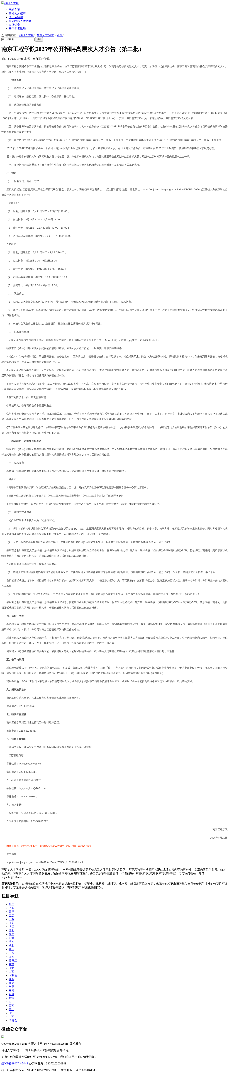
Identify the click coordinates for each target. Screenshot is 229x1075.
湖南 (11, 949)
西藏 (11, 994)
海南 (11, 956)
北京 (11, 904)
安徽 (11, 937)
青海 (11, 990)
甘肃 (11, 982)
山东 (11, 919)
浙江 (11, 926)
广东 (11, 952)
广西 (11, 1016)
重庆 (11, 915)
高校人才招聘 (45, 35)
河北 (11, 967)
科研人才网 (26, 35)
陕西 (11, 979)
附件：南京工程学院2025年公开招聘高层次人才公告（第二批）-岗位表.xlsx (48, 845)
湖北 (11, 945)
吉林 (11, 964)
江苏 (60, 35)
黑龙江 (13, 960)
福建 (11, 934)
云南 (11, 1005)
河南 (11, 941)
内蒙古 (13, 975)
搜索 (39, 39)
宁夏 (11, 986)
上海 (11, 907)
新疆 (11, 998)
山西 (11, 971)
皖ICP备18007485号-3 (14, 1063)
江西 (11, 930)
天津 (11, 911)
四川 (11, 1001)
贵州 (11, 1009)
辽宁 (11, 1013)
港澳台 (13, 1020)
